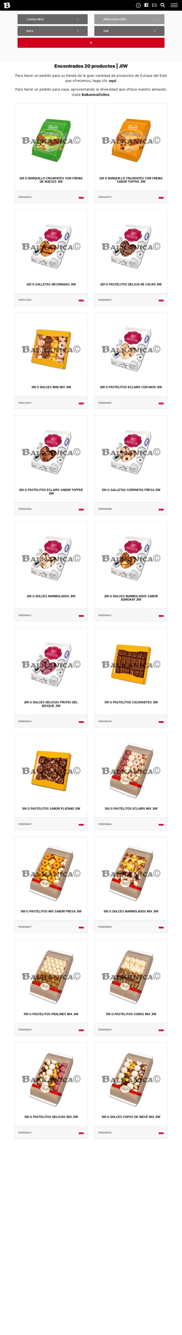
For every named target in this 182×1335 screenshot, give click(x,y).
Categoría (35, 19)
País (30, 31)
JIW (106, 31)
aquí (112, 80)
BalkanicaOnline (95, 94)
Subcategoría (115, 19)
